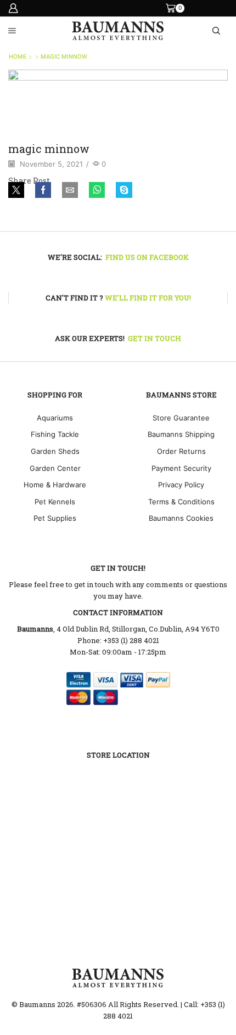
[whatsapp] (96, 190)
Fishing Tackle (55, 434)
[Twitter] (19, 190)
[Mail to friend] (70, 190)
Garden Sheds (55, 451)
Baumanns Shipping (181, 434)
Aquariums (55, 417)
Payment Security (181, 468)
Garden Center (55, 468)
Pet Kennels (55, 501)
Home (17, 56)
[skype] (121, 190)
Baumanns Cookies (181, 518)
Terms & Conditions (181, 501)
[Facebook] (43, 190)
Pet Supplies (54, 518)
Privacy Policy (181, 484)
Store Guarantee (181, 417)
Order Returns (181, 451)
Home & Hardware (55, 484)
